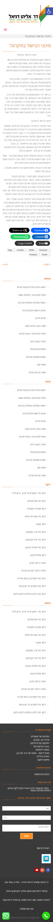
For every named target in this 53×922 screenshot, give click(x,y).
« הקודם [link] (47, 264)
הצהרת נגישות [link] (43, 847)
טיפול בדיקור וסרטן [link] (38, 562)
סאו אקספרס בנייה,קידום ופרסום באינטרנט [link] (20, 917)
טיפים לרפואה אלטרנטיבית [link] (34, 310)
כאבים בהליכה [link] (43, 756)
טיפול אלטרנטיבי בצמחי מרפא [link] (32, 333)
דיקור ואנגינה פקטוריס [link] (36, 508)
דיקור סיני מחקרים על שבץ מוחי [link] (32, 586)
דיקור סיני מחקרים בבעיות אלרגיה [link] (31, 578)
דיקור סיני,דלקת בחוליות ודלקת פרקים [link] (30, 593)
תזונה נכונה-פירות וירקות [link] (35, 325)
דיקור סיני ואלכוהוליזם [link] (37, 500)
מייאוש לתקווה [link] (43, 759)
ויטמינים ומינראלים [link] (38, 349)
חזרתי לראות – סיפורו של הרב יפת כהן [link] (33, 753)
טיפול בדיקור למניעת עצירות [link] (33, 570)
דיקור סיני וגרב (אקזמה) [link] (36, 531)
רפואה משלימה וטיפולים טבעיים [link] (32, 302)
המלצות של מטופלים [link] (40, 736)
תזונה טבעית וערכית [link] (37, 372)
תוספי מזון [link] (42, 364)
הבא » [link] (5, 264)
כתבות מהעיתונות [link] (41, 774)
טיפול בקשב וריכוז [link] (38, 341)
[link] (49, 11)
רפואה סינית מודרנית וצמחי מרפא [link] (31, 287)
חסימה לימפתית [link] (42, 749)
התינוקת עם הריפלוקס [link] (39, 743)
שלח (26, 835)
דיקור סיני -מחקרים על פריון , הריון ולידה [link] (29, 493)
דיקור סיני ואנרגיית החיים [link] (35, 516)
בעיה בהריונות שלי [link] (41, 746)
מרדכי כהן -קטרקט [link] (41, 739)
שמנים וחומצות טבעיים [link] (36, 356)
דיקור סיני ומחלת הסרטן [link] (36, 547)
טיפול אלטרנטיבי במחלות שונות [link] (32, 294)
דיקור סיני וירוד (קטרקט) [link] (36, 539)
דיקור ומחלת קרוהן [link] (38, 555)
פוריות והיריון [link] (41, 318)
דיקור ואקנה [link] (41, 524)
